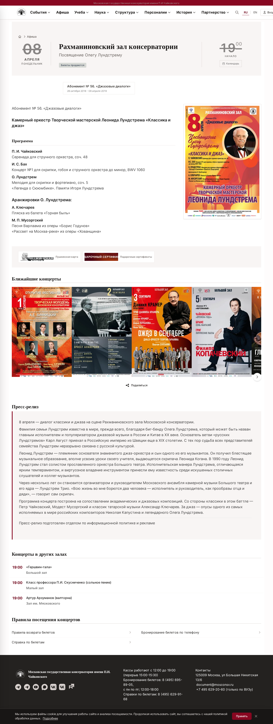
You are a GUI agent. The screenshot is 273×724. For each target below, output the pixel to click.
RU (246, 12)
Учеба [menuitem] (79, 12)
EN (255, 12)
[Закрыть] (256, 716)
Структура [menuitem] (125, 12)
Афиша (32, 36)
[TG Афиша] (27, 687)
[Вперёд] (257, 377)
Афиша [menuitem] (62, 12)
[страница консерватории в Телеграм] (18, 687)
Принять (242, 716)
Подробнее (50, 718)
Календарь (232, 63)
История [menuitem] (184, 12)
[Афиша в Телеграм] (71, 687)
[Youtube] (36, 687)
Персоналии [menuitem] (155, 12)
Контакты (202, 670)
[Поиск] (237, 12)
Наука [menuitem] (100, 12)
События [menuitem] (38, 12)
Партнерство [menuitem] (213, 12)
